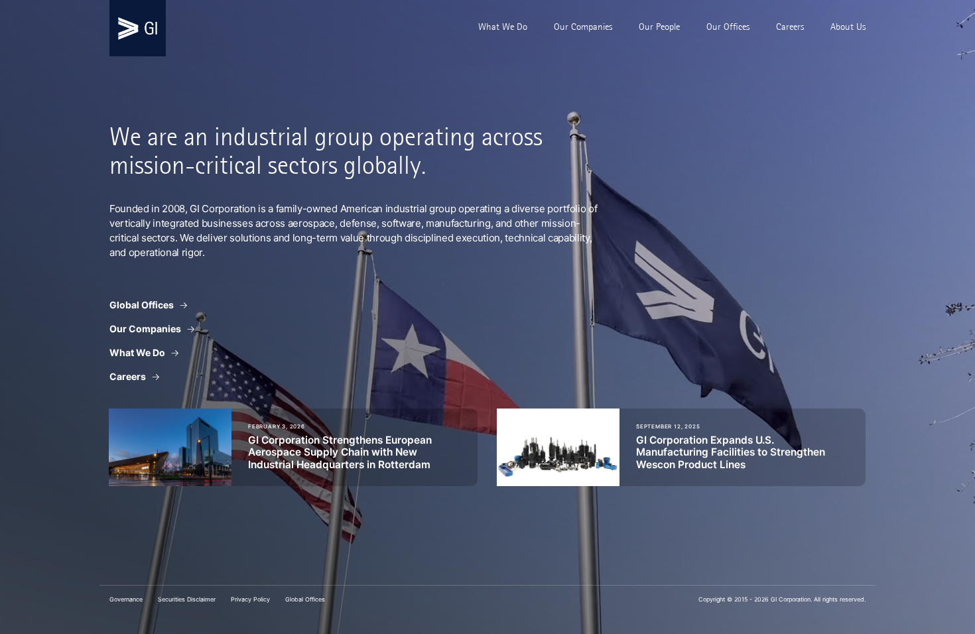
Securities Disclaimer (187, 599)
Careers (790, 26)
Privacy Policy (250, 599)
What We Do (502, 26)
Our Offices (727, 26)
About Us (848, 26)
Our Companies (583, 26)
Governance (126, 599)
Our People (659, 26)
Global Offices (141, 304)
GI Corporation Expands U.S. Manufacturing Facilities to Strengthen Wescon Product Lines (730, 452)
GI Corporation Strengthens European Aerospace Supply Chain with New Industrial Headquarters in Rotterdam (340, 452)
